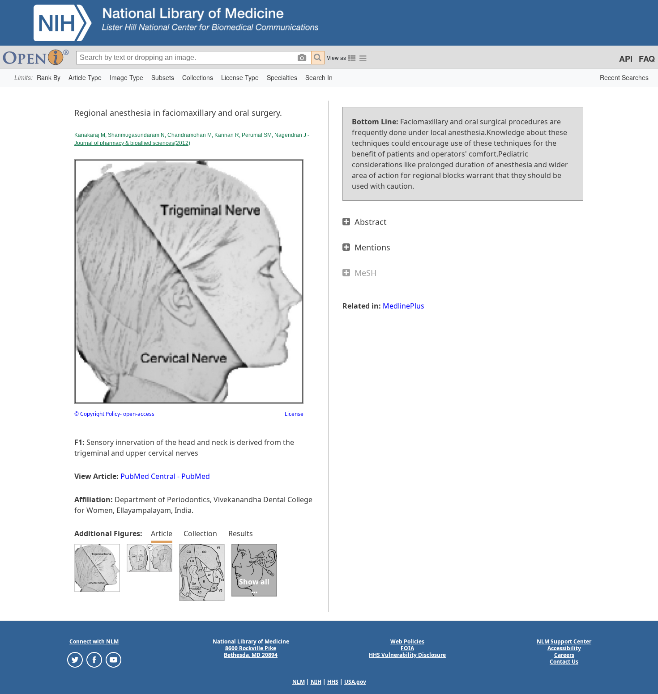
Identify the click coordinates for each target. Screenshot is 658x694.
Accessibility (564, 648)
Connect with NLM (94, 641)
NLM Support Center (564, 641)
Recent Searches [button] (624, 77)
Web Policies (407, 641)
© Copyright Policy (97, 414)
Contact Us (564, 661)
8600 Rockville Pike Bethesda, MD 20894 (251, 651)
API (625, 58)
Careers (564, 655)
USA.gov (355, 682)
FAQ (647, 58)
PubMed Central (147, 476)
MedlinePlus (403, 306)
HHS (332, 682)
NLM (298, 682)
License (294, 414)
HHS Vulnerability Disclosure (407, 655)
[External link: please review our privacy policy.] (75, 659)
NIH (316, 682)
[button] (48, 77)
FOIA (407, 648)
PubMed (195, 476)
